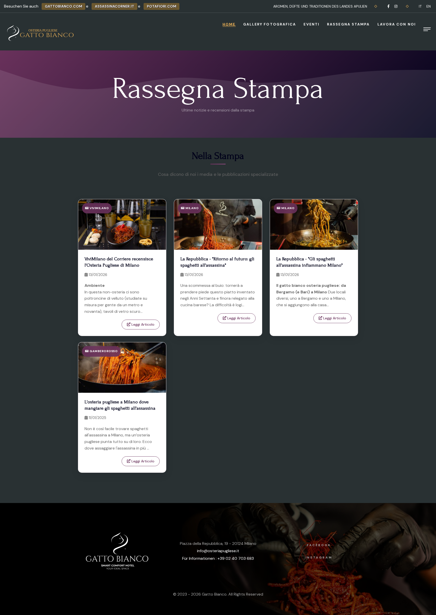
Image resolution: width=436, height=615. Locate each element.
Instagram (319, 557)
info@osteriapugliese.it (218, 550)
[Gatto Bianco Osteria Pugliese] (41, 33)
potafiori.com (161, 6)
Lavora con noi (396, 24)
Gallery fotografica (269, 24)
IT (420, 6)
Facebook (319, 545)
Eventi (311, 24)
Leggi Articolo (142, 324)
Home (229, 24)
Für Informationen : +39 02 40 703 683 (218, 558)
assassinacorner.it (114, 6)
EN (428, 6)
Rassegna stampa (348, 24)
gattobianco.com (63, 6)
